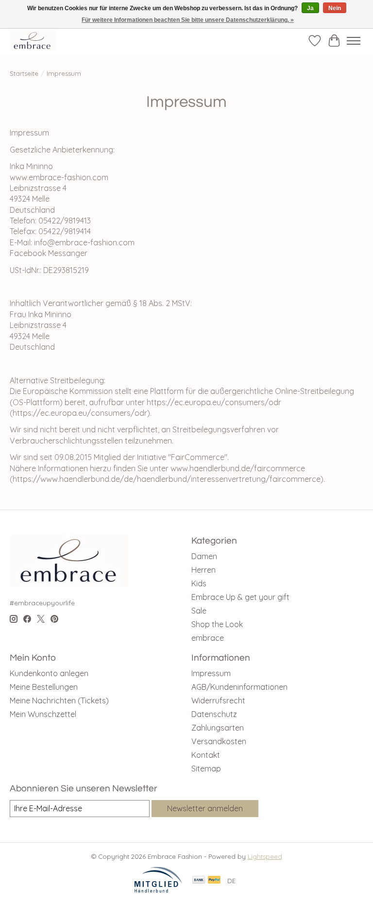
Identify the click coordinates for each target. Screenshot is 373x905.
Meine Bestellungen (44, 687)
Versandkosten (218, 741)
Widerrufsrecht (218, 700)
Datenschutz (214, 714)
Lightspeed (265, 856)
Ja (310, 8)
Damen (204, 556)
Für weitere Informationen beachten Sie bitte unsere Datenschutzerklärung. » (188, 20)
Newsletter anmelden (205, 808)
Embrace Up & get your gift (240, 597)
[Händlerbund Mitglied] (158, 890)
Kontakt (205, 755)
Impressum (211, 673)
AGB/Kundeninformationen (239, 687)
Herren (203, 570)
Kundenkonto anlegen (49, 673)
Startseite (24, 73)
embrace (207, 638)
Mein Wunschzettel (43, 714)
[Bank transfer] (198, 880)
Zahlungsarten (217, 728)
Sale (198, 610)
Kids (198, 583)
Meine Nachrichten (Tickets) (59, 700)
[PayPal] (214, 880)
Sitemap (206, 768)
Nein (334, 8)
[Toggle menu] (353, 41)
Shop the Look (217, 624)
